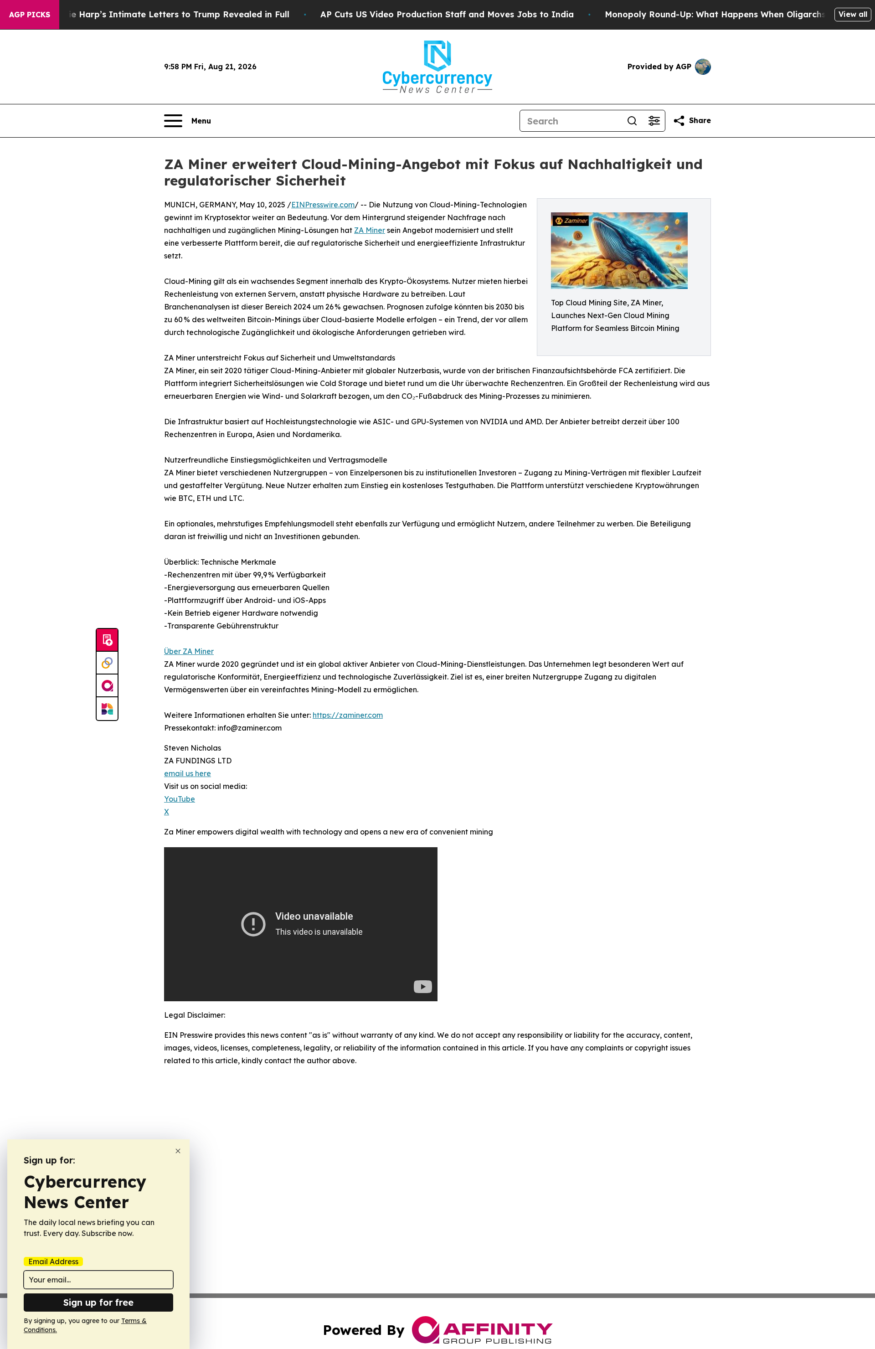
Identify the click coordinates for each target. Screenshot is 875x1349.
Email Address (53, 1261)
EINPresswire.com (323, 204)
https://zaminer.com (348, 715)
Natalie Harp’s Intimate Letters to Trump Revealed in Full (167, 14)
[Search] (632, 120)
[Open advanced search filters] (654, 120)
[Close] (178, 1151)
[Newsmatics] (107, 708)
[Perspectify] (107, 663)
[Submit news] (107, 640)
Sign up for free (98, 1302)
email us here (187, 773)
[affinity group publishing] (107, 685)
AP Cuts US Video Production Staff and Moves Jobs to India (447, 14)
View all (853, 14)
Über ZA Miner (189, 651)
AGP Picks (29, 14)
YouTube (179, 798)
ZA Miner (369, 230)
